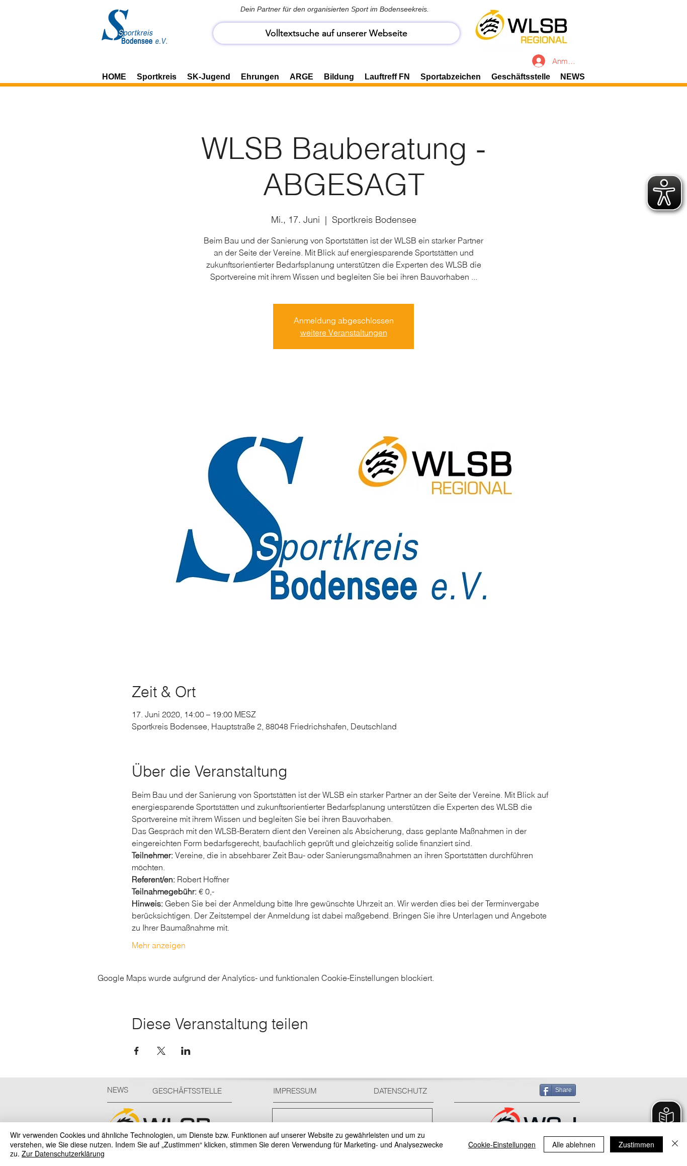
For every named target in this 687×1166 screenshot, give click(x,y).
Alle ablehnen (573, 1144)
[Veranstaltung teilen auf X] (161, 1051)
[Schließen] (675, 1144)
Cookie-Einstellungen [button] (502, 1144)
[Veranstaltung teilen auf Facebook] (136, 1051)
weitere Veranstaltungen (343, 332)
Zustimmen (636, 1144)
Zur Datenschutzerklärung (63, 1153)
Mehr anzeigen (159, 945)
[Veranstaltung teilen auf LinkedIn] (186, 1051)
